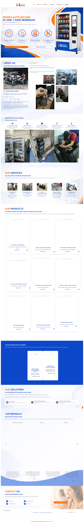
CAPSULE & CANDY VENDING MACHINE (67, 285)
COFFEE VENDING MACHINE (67, 322)
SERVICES (52, 4)
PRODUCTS (45, 4)
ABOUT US (39, 4)
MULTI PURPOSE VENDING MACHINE (68, 247)
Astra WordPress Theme (49, 521)
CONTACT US (59, 4)
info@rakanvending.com (29, 501)
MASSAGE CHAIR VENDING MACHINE (19, 284)
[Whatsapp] (65, 4)
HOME (34, 4)
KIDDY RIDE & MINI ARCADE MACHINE (43, 285)
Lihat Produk (17, 250)
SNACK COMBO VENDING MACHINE (43, 247)
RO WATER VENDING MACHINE (43, 325)
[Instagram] (67, 4)
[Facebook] (66, 4)
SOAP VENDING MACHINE (18, 325)
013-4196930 (10, 501)
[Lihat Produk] (27, 250)
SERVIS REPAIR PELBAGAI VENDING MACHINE (35, 370)
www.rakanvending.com (12, 503)
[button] (47, 4)
